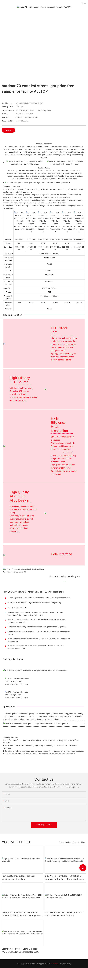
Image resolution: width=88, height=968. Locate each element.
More (83, 842)
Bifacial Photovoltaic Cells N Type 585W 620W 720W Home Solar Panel (64, 914)
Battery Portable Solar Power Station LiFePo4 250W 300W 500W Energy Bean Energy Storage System (21, 914)
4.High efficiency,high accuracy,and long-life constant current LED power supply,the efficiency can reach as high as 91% (35, 613)
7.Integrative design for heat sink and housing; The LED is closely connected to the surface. (39, 632)
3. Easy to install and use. (17, 607)
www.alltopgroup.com (41, 964)
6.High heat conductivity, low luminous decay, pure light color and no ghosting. (37, 627)
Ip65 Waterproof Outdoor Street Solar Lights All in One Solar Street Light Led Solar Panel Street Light (63, 878)
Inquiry (8, 130)
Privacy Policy (65, 964)
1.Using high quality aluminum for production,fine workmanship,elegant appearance (39, 598)
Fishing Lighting (65, 842)
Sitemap (54, 964)
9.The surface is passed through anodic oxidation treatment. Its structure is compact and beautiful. (36, 647)
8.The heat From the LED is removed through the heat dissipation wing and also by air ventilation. (39, 640)
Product (76, 842)
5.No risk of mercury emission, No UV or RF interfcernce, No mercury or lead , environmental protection (37, 620)
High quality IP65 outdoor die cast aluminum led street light (18, 877)
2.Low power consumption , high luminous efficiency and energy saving (34, 603)
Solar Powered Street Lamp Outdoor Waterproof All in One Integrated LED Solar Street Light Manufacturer (20, 950)
